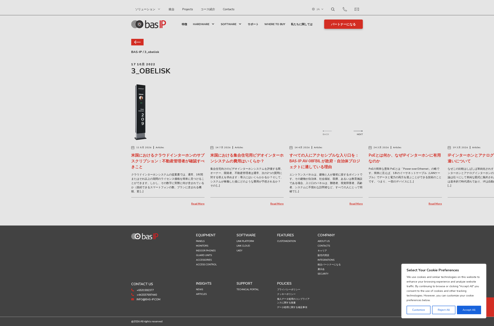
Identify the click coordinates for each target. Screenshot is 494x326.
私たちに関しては (302, 24)
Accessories (204, 259)
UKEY (239, 250)
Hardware (201, 24)
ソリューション (145, 9)
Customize (418, 310)
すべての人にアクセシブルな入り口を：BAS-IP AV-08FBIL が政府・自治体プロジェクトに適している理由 (324, 161)
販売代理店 (323, 255)
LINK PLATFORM (245, 241)
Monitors (202, 245)
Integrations (326, 259)
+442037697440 (146, 295)
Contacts (228, 9)
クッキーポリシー (286, 294)
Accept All (469, 310)
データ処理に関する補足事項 (292, 307)
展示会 (321, 269)
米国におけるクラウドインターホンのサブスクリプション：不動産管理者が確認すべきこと (168, 161)
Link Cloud (243, 245)
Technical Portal (248, 289)
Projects (187, 9)
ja (318, 9)
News (199, 289)
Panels (200, 241)
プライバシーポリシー (288, 289)
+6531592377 (145, 290)
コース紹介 (208, 9)
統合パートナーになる (329, 264)
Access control (206, 264)
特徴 (184, 24)
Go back (137, 42)
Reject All (444, 310)
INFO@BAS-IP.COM (148, 299)
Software (228, 24)
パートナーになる (343, 24)
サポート (253, 24)
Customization (286, 241)
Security (323, 273)
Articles (201, 294)
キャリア (322, 250)
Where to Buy (274, 24)
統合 (171, 9)
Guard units (204, 255)
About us (324, 241)
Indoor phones (206, 250)
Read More (198, 203)
